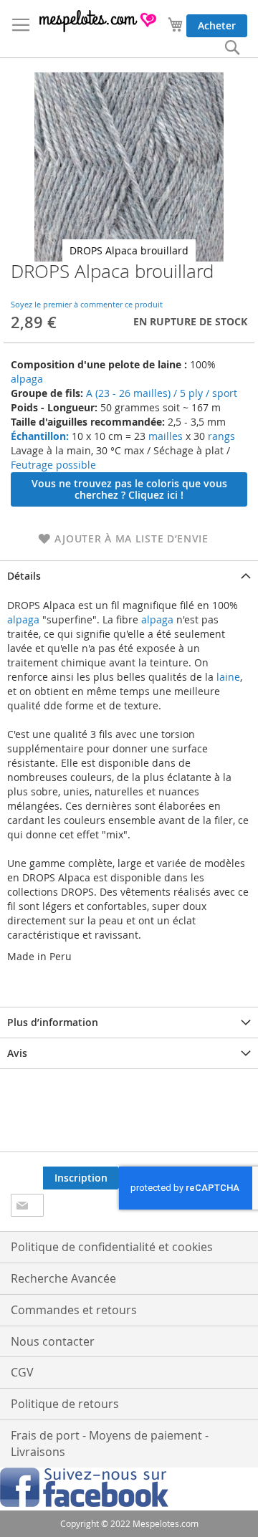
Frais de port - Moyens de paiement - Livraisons (110, 1443)
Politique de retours (65, 1404)
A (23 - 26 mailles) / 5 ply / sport (161, 393)
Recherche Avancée (63, 1278)
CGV (22, 1372)
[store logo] (98, 21)
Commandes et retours (74, 1310)
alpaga (27, 379)
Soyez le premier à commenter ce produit (87, 304)
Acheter (217, 25)
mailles (164, 436)
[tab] (129, 575)
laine (227, 677)
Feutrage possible (53, 464)
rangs (220, 436)
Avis (17, 1053)
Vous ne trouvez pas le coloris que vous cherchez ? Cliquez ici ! (129, 489)
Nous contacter (53, 1341)
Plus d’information (52, 1022)
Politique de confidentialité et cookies (112, 1247)
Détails (24, 576)
